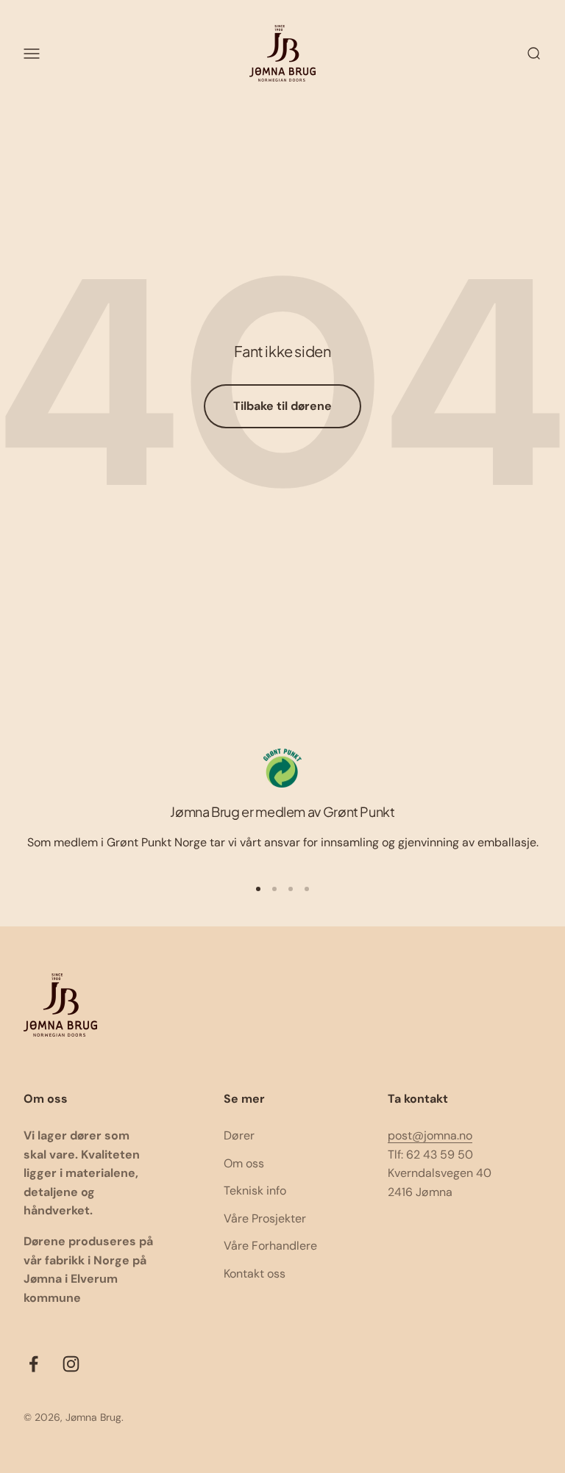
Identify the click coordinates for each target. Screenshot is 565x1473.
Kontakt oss (254, 1273)
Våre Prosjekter (265, 1218)
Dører (239, 1135)
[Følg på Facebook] (33, 1364)
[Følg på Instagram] (71, 1364)
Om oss (244, 1163)
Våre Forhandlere (270, 1245)
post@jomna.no (430, 1135)
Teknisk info (255, 1190)
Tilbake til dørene (282, 406)
